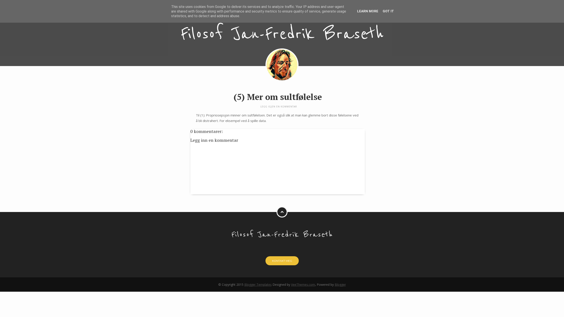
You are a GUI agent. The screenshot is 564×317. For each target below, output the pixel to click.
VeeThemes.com (303, 284)
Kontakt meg (282, 260)
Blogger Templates (258, 284)
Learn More (367, 11)
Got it (388, 11)
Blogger (340, 284)
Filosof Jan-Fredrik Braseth (282, 34)
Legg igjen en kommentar (278, 106)
